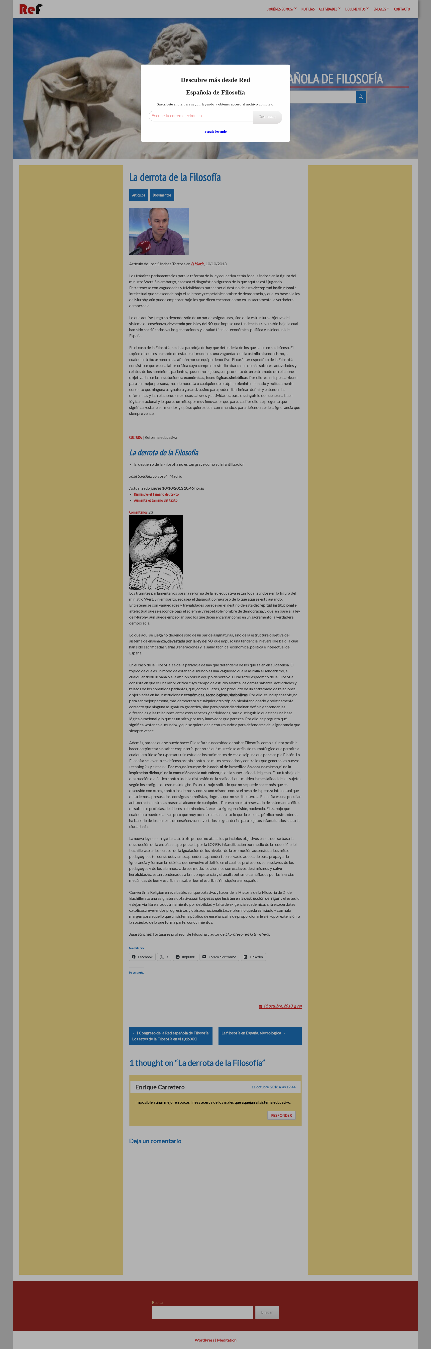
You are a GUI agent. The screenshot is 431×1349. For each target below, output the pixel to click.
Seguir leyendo (216, 131)
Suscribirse (267, 117)
